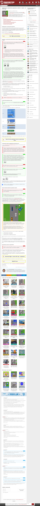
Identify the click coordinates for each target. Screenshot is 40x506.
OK (32, 504)
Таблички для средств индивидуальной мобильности (9, 22)
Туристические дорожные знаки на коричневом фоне (15, 140)
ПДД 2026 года (15, 261)
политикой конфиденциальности (19, 499)
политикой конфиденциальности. (22, 504)
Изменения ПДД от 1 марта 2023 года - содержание (15, 256)
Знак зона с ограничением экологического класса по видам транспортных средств (13, 20)
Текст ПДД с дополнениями (14, 36)
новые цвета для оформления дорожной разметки (18, 263)
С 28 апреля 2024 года (9, 97)
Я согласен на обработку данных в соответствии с (13, 499)
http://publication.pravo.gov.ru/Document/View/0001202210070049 (12, 33)
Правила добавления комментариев (21, 490)
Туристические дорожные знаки (7, 21)
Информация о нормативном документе (8, 19)
